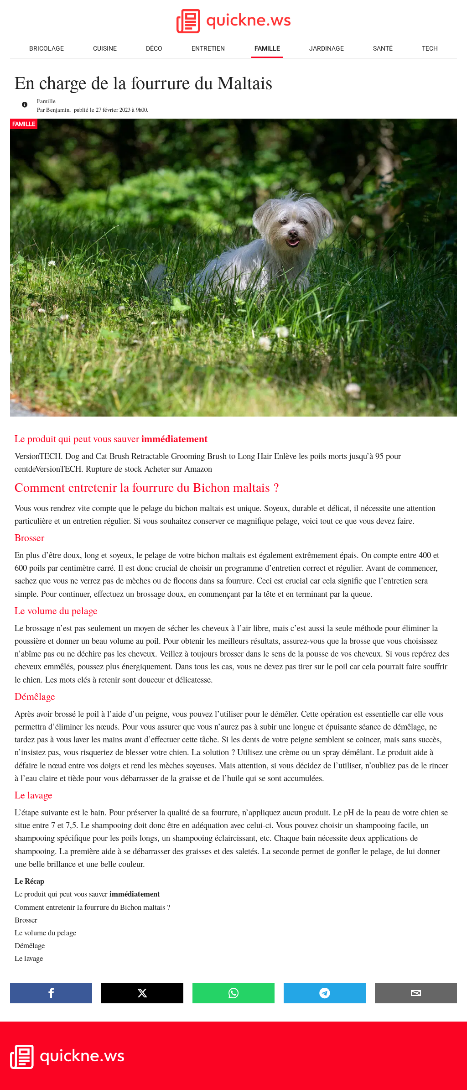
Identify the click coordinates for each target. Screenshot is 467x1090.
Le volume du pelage (45, 932)
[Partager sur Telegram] (325, 993)
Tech (430, 48)
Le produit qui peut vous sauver (87, 893)
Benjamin (57, 109)
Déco (154, 48)
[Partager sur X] (142, 993)
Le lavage (29, 958)
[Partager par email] (416, 993)
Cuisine (105, 48)
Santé (383, 48)
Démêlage (30, 945)
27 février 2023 (113, 109)
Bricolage (46, 48)
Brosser (26, 919)
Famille (267, 48)
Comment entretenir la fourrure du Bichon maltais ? (92, 907)
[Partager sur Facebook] (51, 993)
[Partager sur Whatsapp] (233, 993)
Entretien (208, 48)
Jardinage (326, 48)
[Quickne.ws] (67, 1066)
